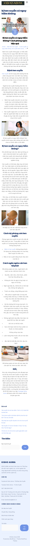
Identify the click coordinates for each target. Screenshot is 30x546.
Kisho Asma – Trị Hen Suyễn (14, 484)
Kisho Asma (14, 537)
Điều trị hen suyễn (10, 249)
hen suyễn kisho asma (18, 48)
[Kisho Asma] (13, 4)
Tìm (25, 447)
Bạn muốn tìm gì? (6, 444)
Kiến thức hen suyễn (12, 46)
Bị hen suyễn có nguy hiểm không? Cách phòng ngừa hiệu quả (15, 41)
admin (4, 46)
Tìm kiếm (4, 523)
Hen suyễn (5, 74)
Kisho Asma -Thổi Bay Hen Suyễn (16, 481)
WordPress (12, 539)
